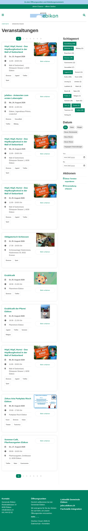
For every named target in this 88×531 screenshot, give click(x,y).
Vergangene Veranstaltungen (73, 147)
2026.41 (47, 521)
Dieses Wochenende (70, 132)
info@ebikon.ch (8, 510)
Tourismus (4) (68, 110)
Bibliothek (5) (68, 48)
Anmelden (46, 524)
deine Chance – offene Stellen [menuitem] (45, 6)
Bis (64, 162)
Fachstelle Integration (71, 509)
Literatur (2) (77, 81)
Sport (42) (79, 100)
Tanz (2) (66, 105)
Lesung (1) (67, 81)
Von (64, 153)
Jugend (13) (68, 72)
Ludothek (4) (68, 86)
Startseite (5, 24)
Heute (72, 127)
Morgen (79, 127)
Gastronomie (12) (69, 62)
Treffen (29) (79, 110)
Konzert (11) (79, 72)
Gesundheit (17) (69, 67)
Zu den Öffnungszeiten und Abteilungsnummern (44, 2)
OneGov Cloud (36, 521)
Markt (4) (78, 86)
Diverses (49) (68, 58)
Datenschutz (36, 524)
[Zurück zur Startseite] (44, 15)
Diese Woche (68, 137)
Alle (65, 127)
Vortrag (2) (67, 115)
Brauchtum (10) (69, 53)
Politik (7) (67, 96)
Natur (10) (77, 91)
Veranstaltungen (18, 24)
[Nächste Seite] (40, 38)
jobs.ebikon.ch (67, 505)
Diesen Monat (68, 142)
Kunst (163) (78, 77)
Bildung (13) (79, 48)
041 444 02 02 (7, 512)
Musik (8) (67, 91)
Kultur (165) (67, 77)
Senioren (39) (68, 100)
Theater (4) (76, 105)
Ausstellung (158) (69, 43)
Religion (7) (77, 96)
